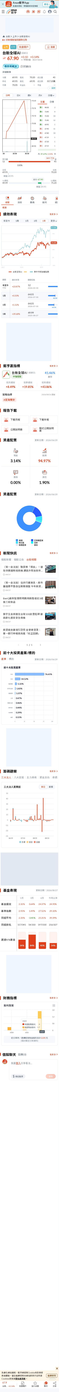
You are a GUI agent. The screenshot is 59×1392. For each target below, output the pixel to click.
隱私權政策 (20, 1378)
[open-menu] (3, 11)
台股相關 (31, 559)
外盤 (55, 154)
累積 (51, 787)
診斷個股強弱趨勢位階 (16, 40)
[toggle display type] (54, 1005)
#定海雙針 (9, 399)
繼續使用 (52, 1375)
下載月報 (15, 419)
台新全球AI (24, 36)
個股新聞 (6, 559)
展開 (53, 88)
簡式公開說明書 (46, 429)
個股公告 (19, 559)
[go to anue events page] (44, 11)
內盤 (39, 154)
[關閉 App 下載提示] (3, 4)
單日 (43, 787)
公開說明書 (16, 429)
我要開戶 (24, 46)
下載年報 (44, 419)
